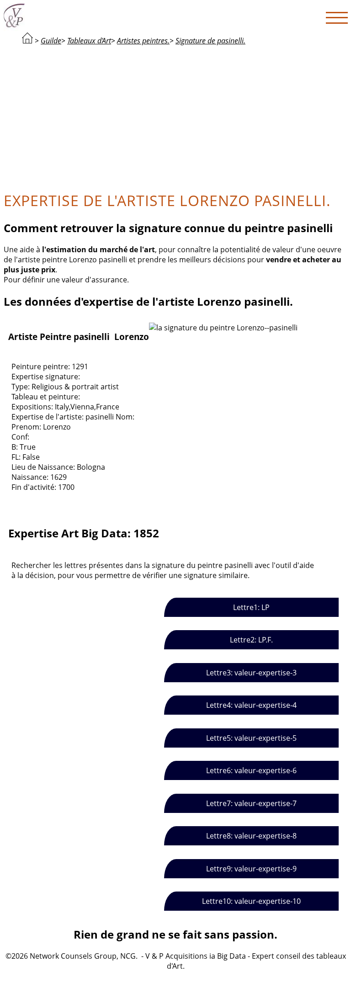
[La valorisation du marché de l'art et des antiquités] (27, 41)
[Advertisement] (175, 117)
